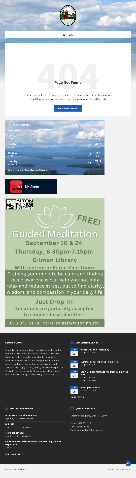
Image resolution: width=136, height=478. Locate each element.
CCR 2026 (9, 424)
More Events (77, 397)
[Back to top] (128, 463)
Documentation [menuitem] (123, 469)
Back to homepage (68, 108)
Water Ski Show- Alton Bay (94, 349)
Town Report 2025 (15, 432)
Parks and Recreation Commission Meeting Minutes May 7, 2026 (33, 443)
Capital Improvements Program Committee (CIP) (104, 373)
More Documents (14, 454)
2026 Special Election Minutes (21, 415)
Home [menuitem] (111, 469)
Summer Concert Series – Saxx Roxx (99, 361)
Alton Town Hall (89, 380)
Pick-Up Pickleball (90, 387)
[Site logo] (68, 24)
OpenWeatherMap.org (36, 169)
